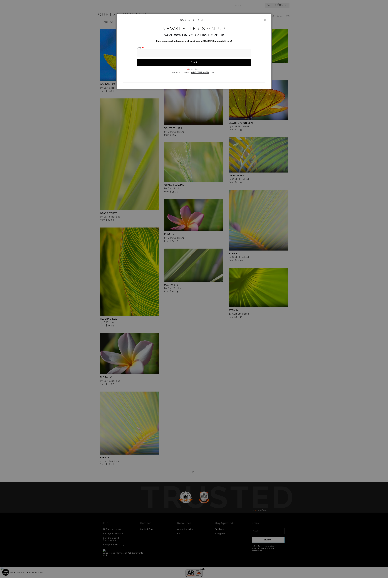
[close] (265, 20)
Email (139, 48)
